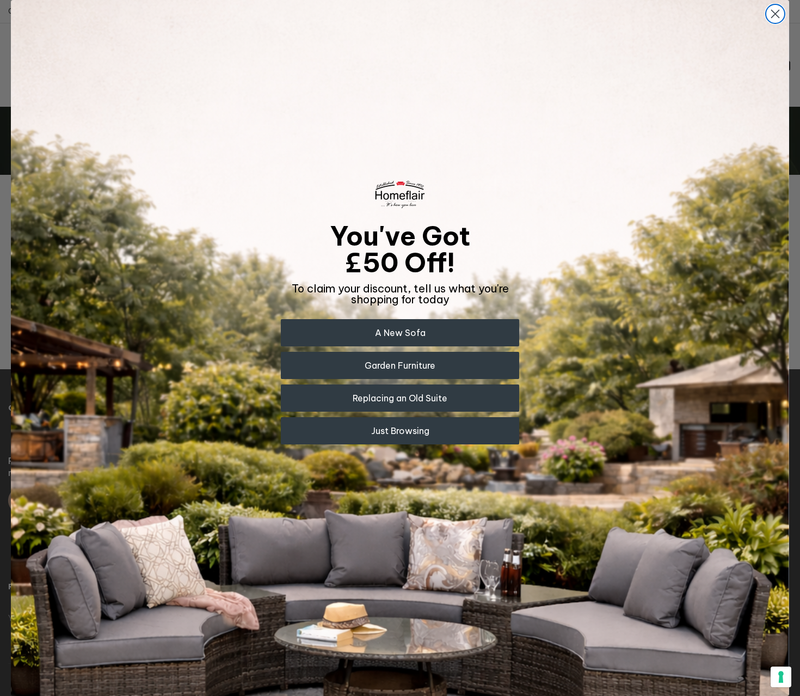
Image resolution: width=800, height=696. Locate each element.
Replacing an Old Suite (400, 398)
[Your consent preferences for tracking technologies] (781, 677)
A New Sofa (400, 332)
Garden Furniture (400, 365)
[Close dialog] (775, 13)
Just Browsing (400, 430)
